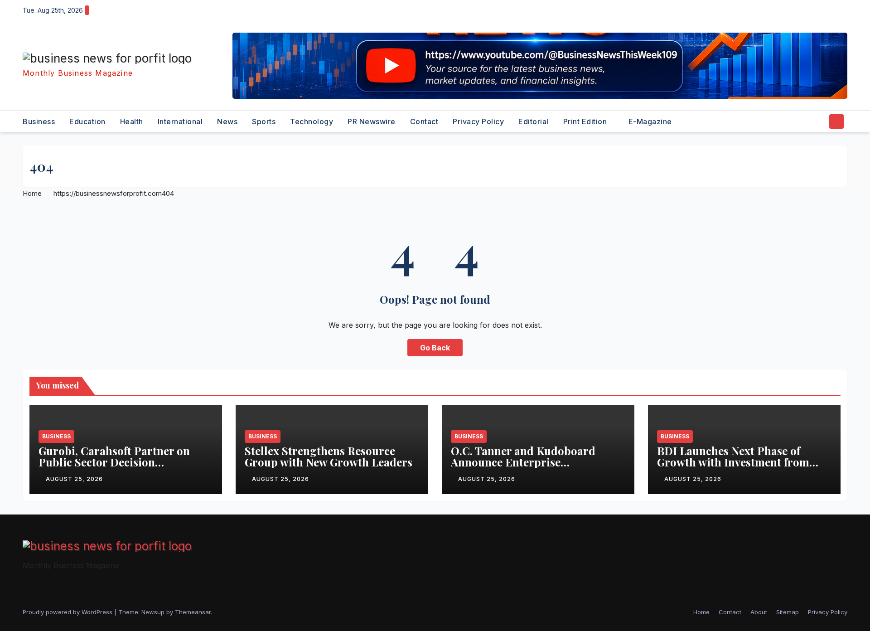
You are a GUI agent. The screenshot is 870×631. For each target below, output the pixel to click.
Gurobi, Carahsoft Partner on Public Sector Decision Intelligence (114, 462)
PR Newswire (372, 121)
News (227, 121)
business (39, 121)
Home (32, 193)
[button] (819, 121)
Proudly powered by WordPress (68, 612)
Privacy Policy (478, 121)
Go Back (435, 347)
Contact (424, 121)
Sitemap (787, 612)
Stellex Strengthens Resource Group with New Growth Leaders (328, 456)
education (87, 121)
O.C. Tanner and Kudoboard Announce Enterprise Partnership (523, 462)
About (758, 612)
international (180, 121)
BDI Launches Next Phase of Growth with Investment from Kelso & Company (733, 462)
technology (311, 121)
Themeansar (193, 612)
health (131, 121)
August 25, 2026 (74, 479)
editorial (533, 121)
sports (264, 121)
